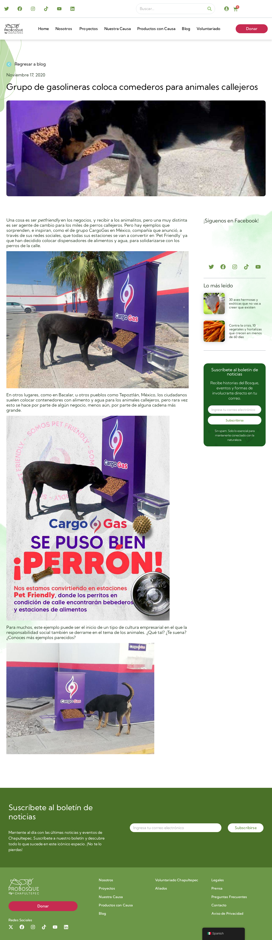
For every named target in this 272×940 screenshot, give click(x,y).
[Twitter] (6, 8)
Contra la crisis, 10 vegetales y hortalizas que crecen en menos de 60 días (245, 331)
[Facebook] (19, 8)
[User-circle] (226, 8)
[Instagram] (33, 8)
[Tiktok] (46, 8)
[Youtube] (59, 8)
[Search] (209, 9)
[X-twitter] (10, 927)
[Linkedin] (72, 8)
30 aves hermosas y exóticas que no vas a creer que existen (245, 303)
